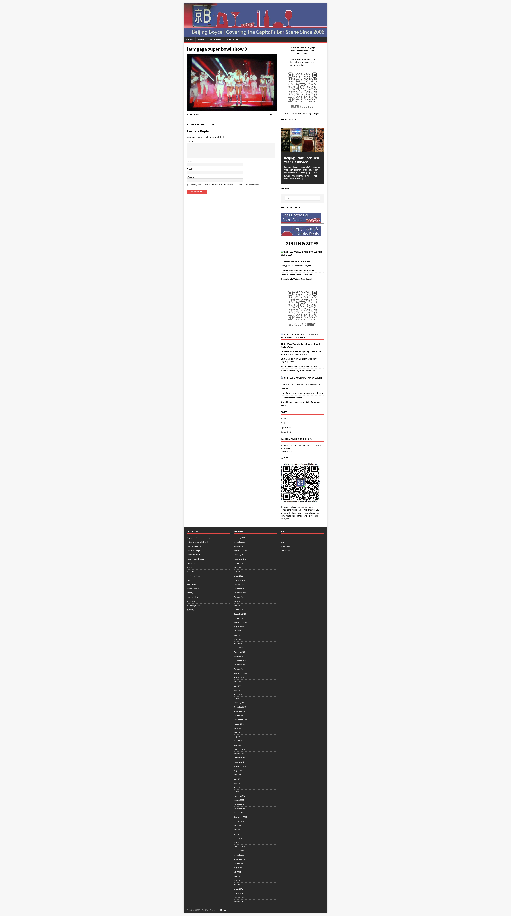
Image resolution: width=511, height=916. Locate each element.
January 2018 (239, 753)
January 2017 (239, 800)
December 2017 (240, 758)
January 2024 (239, 546)
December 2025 (240, 542)
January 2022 (239, 584)
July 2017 (237, 775)
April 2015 (238, 884)
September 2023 (240, 550)
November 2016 (240, 808)
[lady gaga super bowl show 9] (232, 109)
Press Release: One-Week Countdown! (298, 270)
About (189, 39)
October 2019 (239, 669)
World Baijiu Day (193, 605)
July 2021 (237, 601)
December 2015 (240, 855)
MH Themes (222, 910)
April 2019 (238, 694)
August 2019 (239, 677)
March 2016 (238, 842)
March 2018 (238, 745)
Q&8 (188, 580)
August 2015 (239, 868)
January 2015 (239, 897)
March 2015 (238, 889)
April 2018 (238, 741)
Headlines (191, 563)
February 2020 (239, 652)
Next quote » (286, 451)
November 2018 (240, 711)
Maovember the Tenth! (291, 397)
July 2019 (237, 681)
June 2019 (237, 686)
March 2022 (238, 576)
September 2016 (240, 817)
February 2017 (239, 796)
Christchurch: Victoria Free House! (296, 279)
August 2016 (239, 821)
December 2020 (240, 614)
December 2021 (240, 588)
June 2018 (237, 732)
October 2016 (239, 813)
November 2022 (240, 559)
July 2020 (237, 631)
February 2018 (239, 749)
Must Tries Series (193, 576)
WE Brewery (191, 601)
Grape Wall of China (293, 337)
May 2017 (237, 783)
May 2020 (237, 639)
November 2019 (240, 665)
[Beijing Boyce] (255, 35)
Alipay (308, 113)
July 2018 (237, 728)
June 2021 (237, 605)
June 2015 (237, 876)
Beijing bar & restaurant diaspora (200, 538)
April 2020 (238, 643)
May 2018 (237, 736)
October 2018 (239, 715)
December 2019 (240, 660)
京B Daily (190, 609)
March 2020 (238, 648)
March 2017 (238, 791)
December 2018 (240, 707)
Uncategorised (192, 597)
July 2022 (237, 567)
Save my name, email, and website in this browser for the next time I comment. (225, 184)
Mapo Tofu (191, 571)
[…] (303, 178)
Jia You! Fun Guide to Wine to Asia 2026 (299, 366)
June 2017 (237, 779)
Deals (201, 39)
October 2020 (239, 618)
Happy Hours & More (195, 559)
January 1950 (239, 901)
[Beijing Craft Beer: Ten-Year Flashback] (302, 140)
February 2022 (239, 580)
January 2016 (239, 851)
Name (190, 161)
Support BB (232, 39)
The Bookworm (193, 588)
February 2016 (239, 846)
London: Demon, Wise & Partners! (296, 274)
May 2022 (237, 571)
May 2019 (237, 690)
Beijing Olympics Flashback (197, 542)
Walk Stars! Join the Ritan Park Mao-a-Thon (300, 384)
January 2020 (239, 656)
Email (189, 169)
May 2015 (237, 880)
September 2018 (240, 719)
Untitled (284, 388)
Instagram (309, 62)
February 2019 (239, 703)
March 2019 (238, 698)
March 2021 (238, 609)
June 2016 (237, 829)
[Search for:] (302, 198)
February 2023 (239, 555)
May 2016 (237, 834)
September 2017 (240, 766)
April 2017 (238, 787)
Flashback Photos (194, 546)
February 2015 (239, 893)
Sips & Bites (215, 39)
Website (190, 177)
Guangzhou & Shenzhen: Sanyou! (296, 265)
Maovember (315, 377)
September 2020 (240, 622)
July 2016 (237, 825)
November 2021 (240, 593)
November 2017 (240, 762)
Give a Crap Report (194, 550)
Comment (191, 141)
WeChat (314, 516)
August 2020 (239, 626)
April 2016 (238, 838)
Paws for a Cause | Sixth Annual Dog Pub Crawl (302, 393)
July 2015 (237, 872)
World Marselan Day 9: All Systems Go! (298, 370)
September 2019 (240, 673)
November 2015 (240, 859)
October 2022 (239, 563)
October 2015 (239, 863)
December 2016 (240, 804)
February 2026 (239, 538)
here (299, 513)
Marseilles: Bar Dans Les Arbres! (295, 261)
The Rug (190, 593)
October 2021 (239, 597)
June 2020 (237, 635)
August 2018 (239, 724)
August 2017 (239, 770)
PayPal (286, 518)
